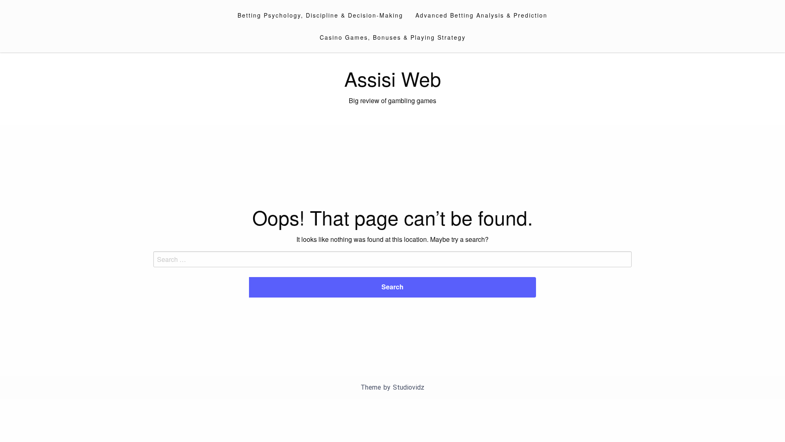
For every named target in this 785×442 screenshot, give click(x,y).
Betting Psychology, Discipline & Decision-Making (320, 15)
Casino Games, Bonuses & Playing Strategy (393, 37)
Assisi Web (392, 78)
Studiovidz (408, 387)
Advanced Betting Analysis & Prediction (481, 15)
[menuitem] (320, 15)
